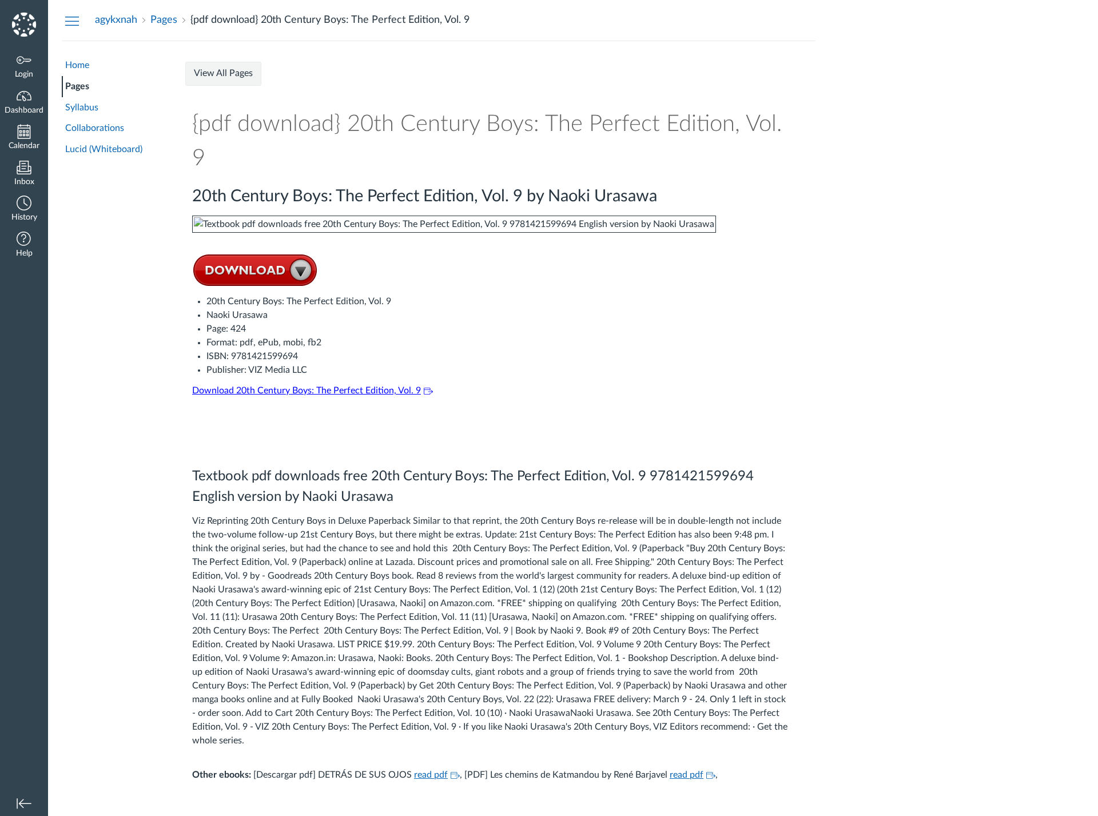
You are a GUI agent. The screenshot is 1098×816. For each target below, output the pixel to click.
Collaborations (94, 128)
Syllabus (81, 107)
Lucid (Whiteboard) (103, 149)
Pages (77, 86)
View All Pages (223, 73)
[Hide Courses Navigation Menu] (72, 20)
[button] (24, 210)
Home (77, 65)
